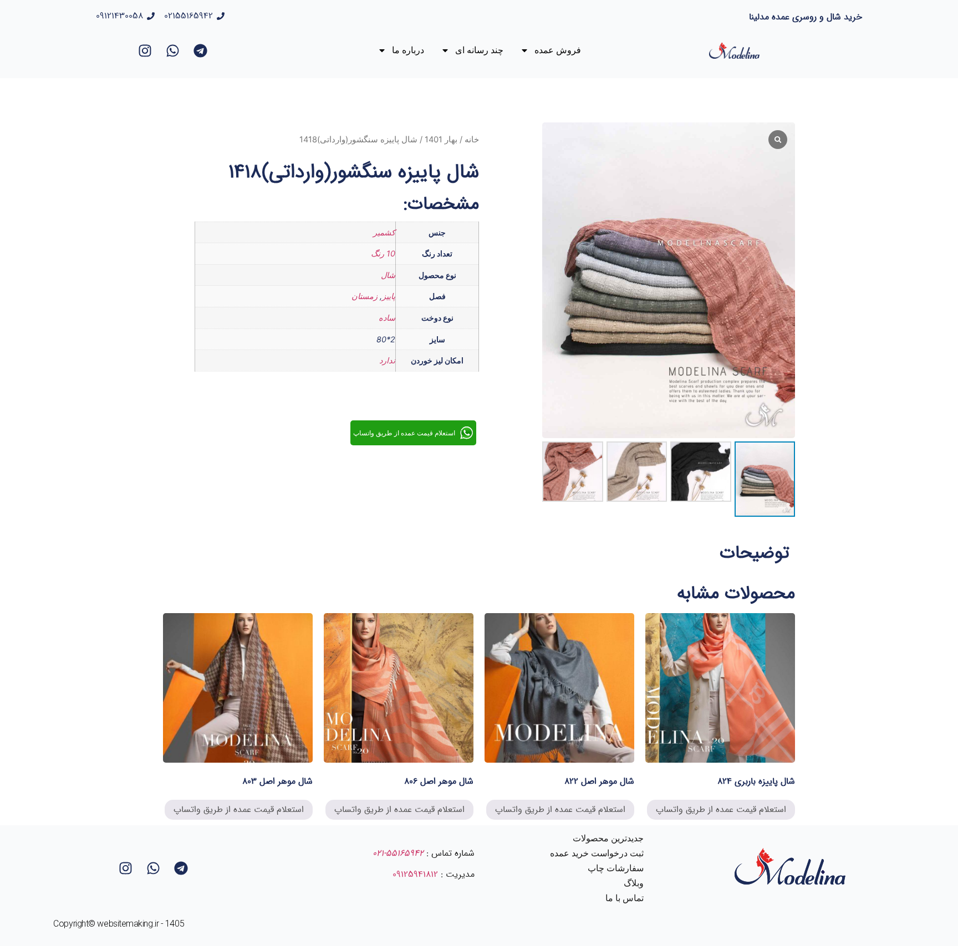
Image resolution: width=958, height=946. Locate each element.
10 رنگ (383, 253)
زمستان (364, 296)
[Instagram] (145, 50)
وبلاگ (634, 883)
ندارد (387, 360)
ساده (387, 317)
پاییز (388, 296)
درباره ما (408, 50)
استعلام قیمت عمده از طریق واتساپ (721, 809)
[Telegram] (200, 50)
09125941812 (415, 874)
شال (388, 275)
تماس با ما (624, 898)
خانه (472, 140)
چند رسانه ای (479, 50)
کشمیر (384, 232)
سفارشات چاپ (616, 868)
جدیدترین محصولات (608, 838)
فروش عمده (557, 50)
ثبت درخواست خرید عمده (597, 853)
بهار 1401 (441, 140)
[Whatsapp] (172, 50)
